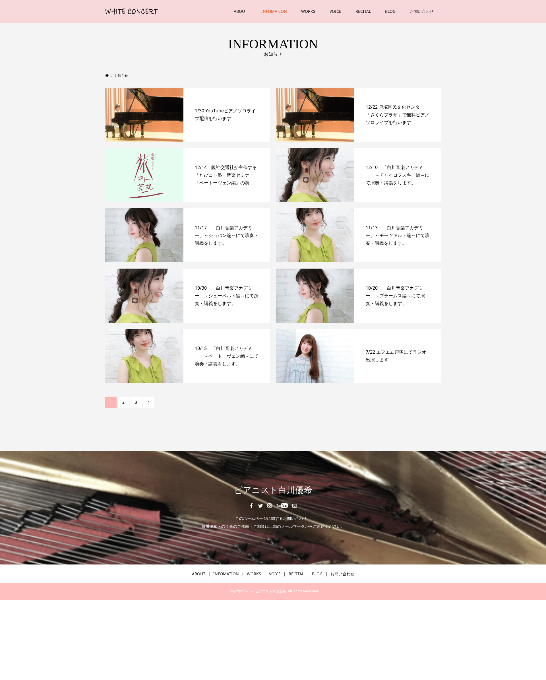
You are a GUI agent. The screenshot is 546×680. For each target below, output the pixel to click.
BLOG (390, 11)
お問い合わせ (422, 11)
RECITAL (363, 11)
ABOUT (240, 11)
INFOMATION (274, 11)
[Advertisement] (170, 639)
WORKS (308, 11)
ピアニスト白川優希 (273, 490)
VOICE (335, 11)
